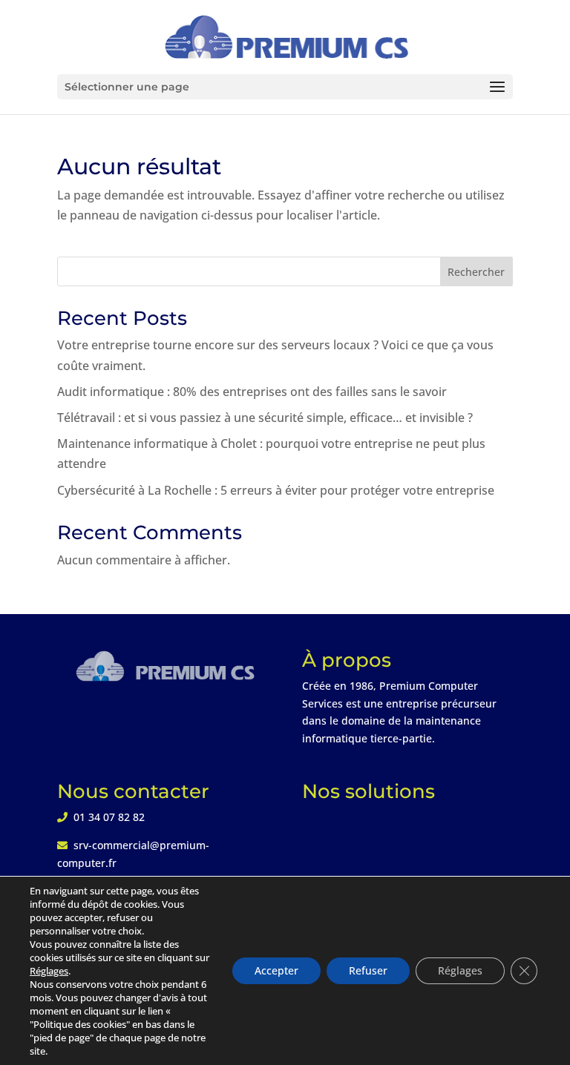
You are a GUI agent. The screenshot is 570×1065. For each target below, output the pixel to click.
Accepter (276, 970)
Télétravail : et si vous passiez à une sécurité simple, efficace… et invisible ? (265, 417)
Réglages (49, 970)
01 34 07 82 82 (109, 817)
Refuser (368, 970)
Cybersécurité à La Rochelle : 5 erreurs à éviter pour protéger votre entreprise (275, 490)
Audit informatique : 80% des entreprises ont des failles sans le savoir (252, 391)
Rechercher (476, 272)
